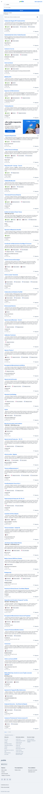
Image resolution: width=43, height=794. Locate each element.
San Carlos (6, 754)
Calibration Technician (10, 335)
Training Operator (8, 106)
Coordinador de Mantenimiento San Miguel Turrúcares (17, 243)
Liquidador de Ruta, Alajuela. (11, 513)
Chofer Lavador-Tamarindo (11, 274)
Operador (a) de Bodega (10, 394)
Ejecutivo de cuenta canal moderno (13, 423)
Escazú (5, 748)
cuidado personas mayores (20, 740)
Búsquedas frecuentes (9, 735)
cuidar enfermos (19, 750)
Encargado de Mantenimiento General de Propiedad (17, 615)
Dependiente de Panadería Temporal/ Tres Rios (16, 600)
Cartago (5, 740)
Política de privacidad (5, 787)
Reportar (36, 31)
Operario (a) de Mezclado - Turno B (13, 320)
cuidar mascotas (19, 742)
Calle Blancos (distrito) (8, 745)
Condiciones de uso (5, 784)
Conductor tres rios (9, 48)
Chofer (6, 409)
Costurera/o (7, 643)
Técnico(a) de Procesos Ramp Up (12, 194)
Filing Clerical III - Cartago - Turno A (13, 165)
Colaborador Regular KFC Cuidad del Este (14, 20)
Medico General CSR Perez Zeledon (13, 558)
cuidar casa (18, 745)
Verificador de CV (31, 771)
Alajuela (5, 742)
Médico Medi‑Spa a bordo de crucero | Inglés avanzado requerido (18, 673)
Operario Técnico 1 (9, 350)
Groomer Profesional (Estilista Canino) (13, 629)
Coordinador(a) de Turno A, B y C (12, 483)
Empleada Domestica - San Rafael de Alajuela (15, 704)
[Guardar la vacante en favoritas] (38, 21)
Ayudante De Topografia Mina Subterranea (15, 690)
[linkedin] (10, 779)
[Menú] (1, 1)
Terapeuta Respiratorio (10, 135)
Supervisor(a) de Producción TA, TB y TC (14, 498)
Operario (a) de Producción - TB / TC (13, 439)
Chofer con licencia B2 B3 (10, 658)
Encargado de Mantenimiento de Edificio (14, 365)
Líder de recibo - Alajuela (10, 454)
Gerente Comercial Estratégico (12, 259)
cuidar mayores (18, 743)
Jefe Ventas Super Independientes (13, 542)
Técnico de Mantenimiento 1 (11, 468)
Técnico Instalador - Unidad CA (12, 527)
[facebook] (2, 779)
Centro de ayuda (4, 773)
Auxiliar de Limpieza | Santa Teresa (13, 212)
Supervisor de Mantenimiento (11, 90)
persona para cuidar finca (20, 748)
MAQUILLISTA (7, 76)
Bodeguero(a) (7, 572)
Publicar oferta (17, 770)
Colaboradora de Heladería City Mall (13, 292)
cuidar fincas (18, 739)
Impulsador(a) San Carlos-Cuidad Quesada (15, 34)
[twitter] (7, 779)
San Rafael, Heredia (8, 743)
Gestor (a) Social (8, 62)
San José (6, 739)
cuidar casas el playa (19, 751)
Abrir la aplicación (38, 1)
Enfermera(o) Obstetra (10, 306)
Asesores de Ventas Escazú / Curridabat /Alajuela (16, 588)
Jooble (8, 791)
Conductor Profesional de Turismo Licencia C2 (15, 718)
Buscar (21, 10)
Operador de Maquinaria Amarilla (12, 229)
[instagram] (5, 779)
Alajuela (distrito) (7, 752)
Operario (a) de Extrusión (10, 379)
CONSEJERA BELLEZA (9, 180)
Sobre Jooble (4, 770)
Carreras (3, 771)
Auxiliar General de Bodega (11, 149)
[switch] (38, 17)
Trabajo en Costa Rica (5, 775)
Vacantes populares (30, 739)
